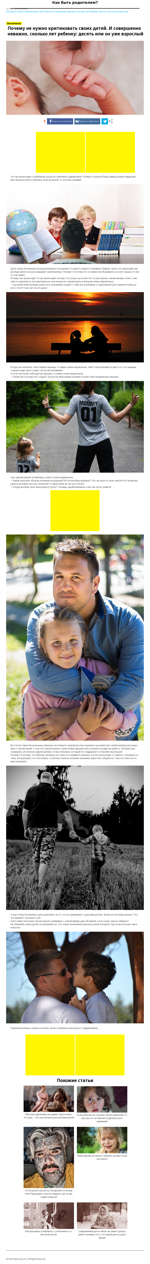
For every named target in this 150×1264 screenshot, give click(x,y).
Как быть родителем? (75, 2)
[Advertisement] (60, 152)
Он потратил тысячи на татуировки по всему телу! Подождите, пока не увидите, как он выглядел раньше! (49, 1193)
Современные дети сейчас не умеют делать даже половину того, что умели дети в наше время (102, 1234)
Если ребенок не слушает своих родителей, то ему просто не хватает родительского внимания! (102, 1118)
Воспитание (14, 23)
